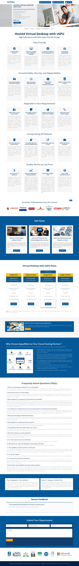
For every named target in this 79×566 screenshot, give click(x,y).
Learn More (15, 24)
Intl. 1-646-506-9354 (58, 2)
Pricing (32, 28)
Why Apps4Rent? (45, 28)
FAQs (52, 28)
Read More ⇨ (16, 250)
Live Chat (69, 2)
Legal (34, 563)
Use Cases (38, 28)
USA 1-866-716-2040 (46, 2)
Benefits (26, 28)
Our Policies (37, 563)
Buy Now (17, 22)
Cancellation (43, 563)
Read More (28, 329)
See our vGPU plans (21, 437)
